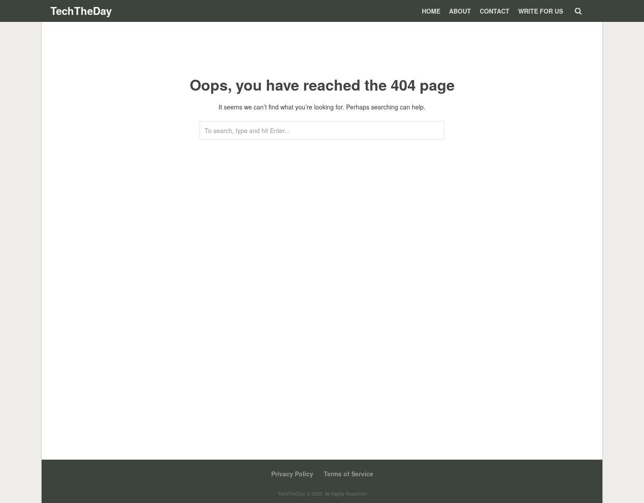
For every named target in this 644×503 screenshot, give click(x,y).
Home (431, 11)
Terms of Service (348, 473)
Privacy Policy (292, 473)
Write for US (540, 11)
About (460, 11)
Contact (495, 11)
